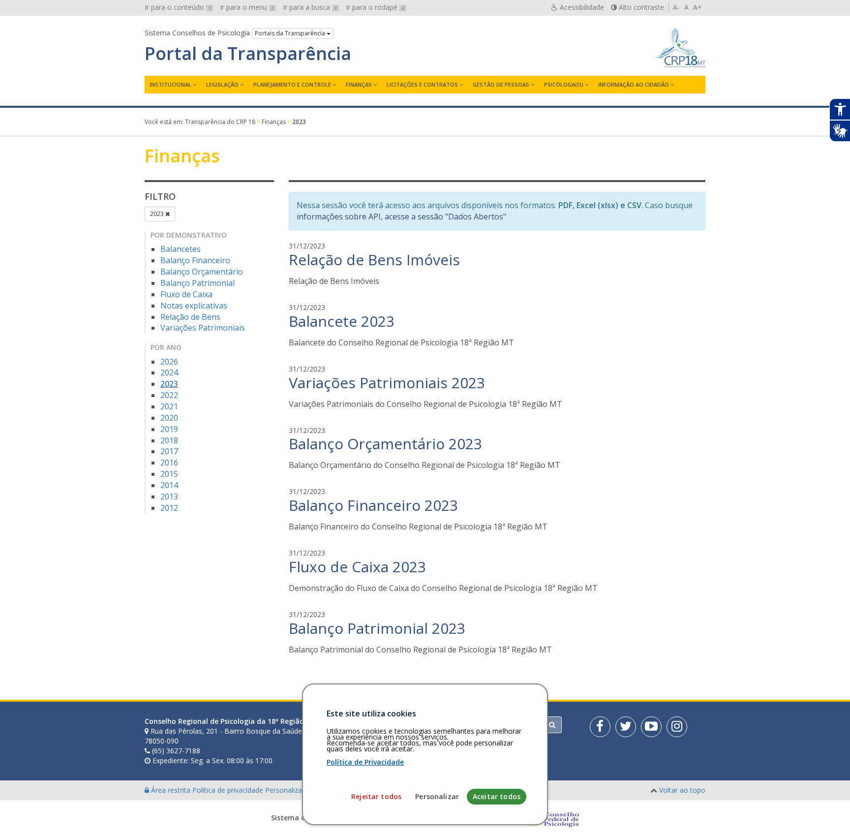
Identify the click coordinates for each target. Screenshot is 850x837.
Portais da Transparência (291, 33)
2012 (169, 507)
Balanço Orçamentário (201, 271)
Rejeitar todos (376, 796)
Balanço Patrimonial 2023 (377, 628)
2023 (157, 214)
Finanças (359, 84)
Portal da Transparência (248, 53)
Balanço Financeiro (195, 260)
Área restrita (170, 790)
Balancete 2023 (342, 321)
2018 (169, 440)
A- (676, 7)
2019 (169, 429)
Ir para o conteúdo (178, 7)
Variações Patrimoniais (202, 327)
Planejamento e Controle (292, 84)
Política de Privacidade (365, 762)
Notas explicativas (193, 305)
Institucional (170, 84)
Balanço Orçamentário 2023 (385, 444)
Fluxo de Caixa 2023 (357, 567)
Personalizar (437, 796)
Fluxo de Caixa (186, 294)
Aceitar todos (496, 796)
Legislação (222, 84)
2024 (169, 372)
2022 (169, 395)
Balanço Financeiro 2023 (373, 505)
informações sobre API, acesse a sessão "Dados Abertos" (401, 216)
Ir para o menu (247, 7)
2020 (169, 417)
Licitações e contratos (422, 84)
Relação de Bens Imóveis (374, 259)
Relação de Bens (190, 316)
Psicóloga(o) (563, 84)
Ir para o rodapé (375, 7)
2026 (169, 361)
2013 (169, 496)
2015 (169, 473)
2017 (169, 451)
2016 (169, 462)
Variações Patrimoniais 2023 (387, 382)
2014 (169, 485)
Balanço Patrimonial (197, 283)
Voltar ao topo (682, 790)
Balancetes (180, 249)
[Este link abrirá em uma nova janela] (600, 726)
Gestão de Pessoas (501, 84)
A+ (697, 7)
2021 (169, 406)
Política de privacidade (228, 790)
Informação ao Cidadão (633, 84)
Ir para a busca (310, 7)
